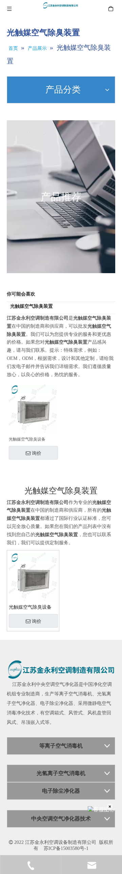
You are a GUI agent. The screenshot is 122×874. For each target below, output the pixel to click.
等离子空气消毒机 (73, 693)
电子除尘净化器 (56, 703)
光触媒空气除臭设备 (27, 439)
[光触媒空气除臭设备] (33, 408)
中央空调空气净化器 (57, 684)
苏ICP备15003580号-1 (66, 848)
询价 (36, 453)
